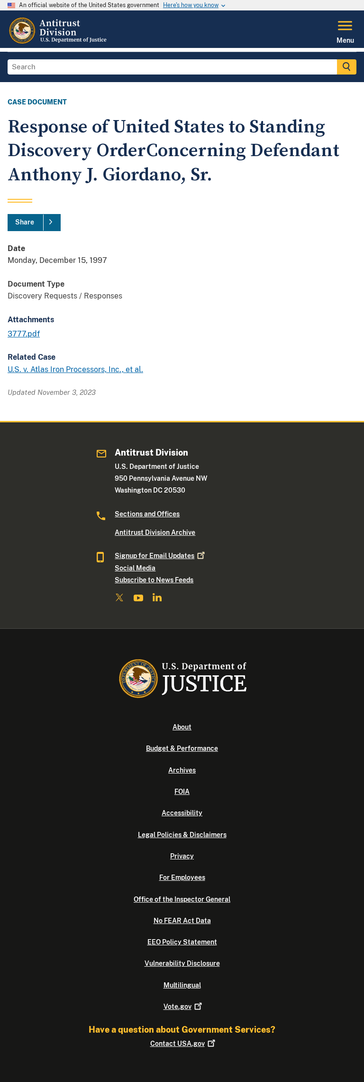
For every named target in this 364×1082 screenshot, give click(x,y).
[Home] (59, 42)
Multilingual (182, 985)
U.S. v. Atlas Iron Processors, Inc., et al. (75, 369)
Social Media (135, 568)
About (182, 727)
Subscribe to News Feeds (154, 580)
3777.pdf (24, 333)
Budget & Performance (182, 748)
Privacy (182, 856)
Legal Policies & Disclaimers (182, 835)
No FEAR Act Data (182, 920)
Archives (182, 770)
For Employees (182, 877)
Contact (177, 1043)
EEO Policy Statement (182, 942)
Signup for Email (154, 556)
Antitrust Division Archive (155, 532)
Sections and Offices (147, 514)
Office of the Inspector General (182, 899)
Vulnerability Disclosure (182, 963)
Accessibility (182, 813)
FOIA (182, 791)
